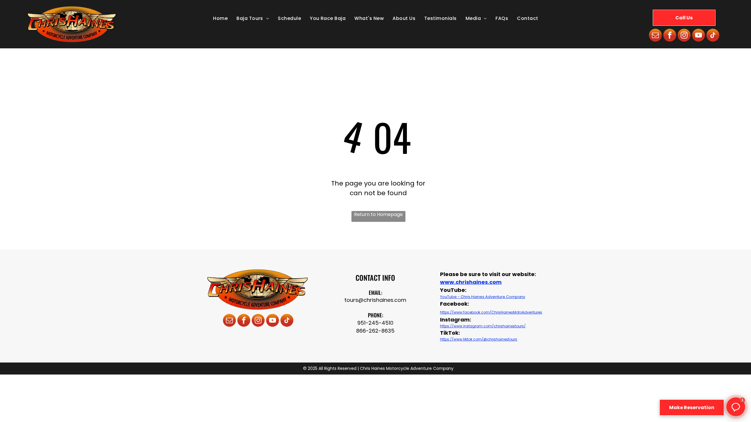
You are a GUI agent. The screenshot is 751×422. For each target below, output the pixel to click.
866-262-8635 (375, 330)
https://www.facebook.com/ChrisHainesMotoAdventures (491, 312)
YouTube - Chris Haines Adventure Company (482, 297)
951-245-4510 (375, 322)
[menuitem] (220, 18)
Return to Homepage (378, 214)
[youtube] (698, 36)
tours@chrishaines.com (375, 300)
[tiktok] (712, 36)
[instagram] (684, 36)
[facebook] (669, 36)
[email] (655, 36)
